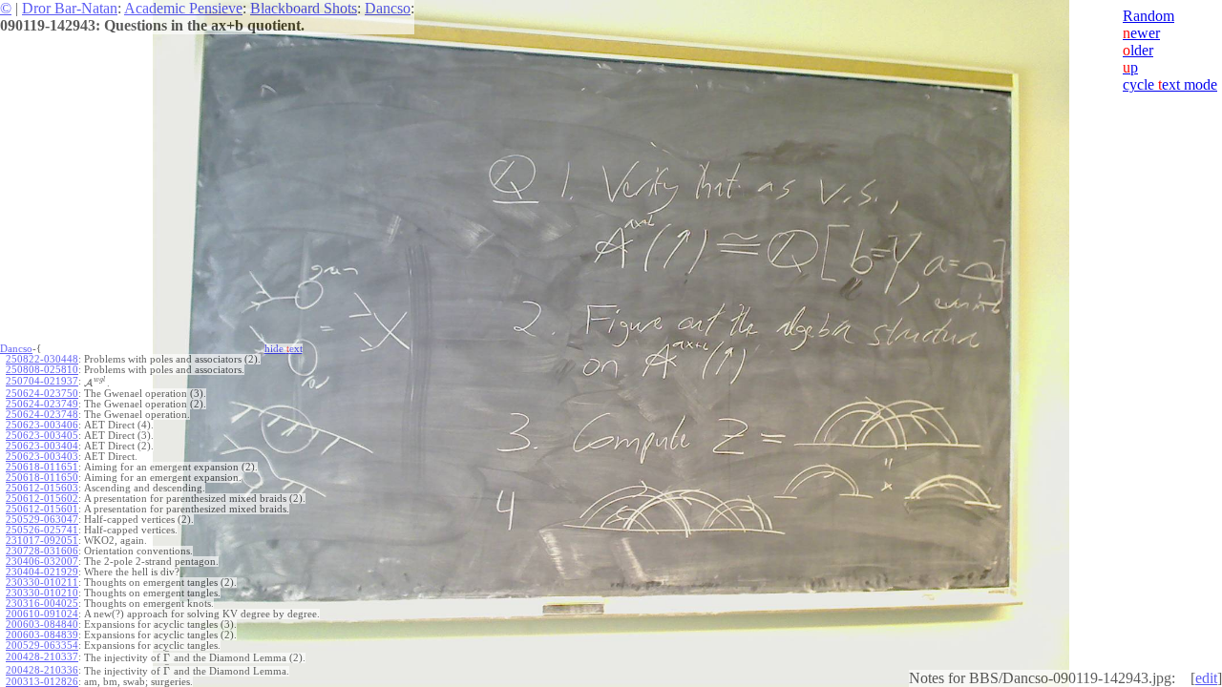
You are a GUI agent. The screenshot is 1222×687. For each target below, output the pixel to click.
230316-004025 (42, 603)
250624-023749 (42, 404)
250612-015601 (42, 509)
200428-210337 (42, 657)
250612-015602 (42, 498)
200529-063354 (42, 645)
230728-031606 (42, 551)
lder (1138, 50)
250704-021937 (42, 381)
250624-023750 (42, 393)
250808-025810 (42, 369)
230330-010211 (42, 582)
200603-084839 (42, 635)
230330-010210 (42, 593)
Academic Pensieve (183, 8)
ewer (1141, 33)
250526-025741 (42, 530)
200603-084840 (42, 624)
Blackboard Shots (303, 8)
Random (1148, 16)
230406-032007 (42, 561)
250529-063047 (42, 519)
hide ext (283, 349)
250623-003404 (42, 446)
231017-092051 (42, 540)
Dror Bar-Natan (69, 8)
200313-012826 (42, 682)
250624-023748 (42, 414)
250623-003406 (42, 425)
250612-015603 (42, 488)
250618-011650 (42, 477)
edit (1206, 678)
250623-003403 (42, 456)
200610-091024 (42, 614)
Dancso (388, 8)
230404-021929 (42, 572)
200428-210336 (42, 670)
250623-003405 (42, 435)
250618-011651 (42, 467)
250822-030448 (42, 359)
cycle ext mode (1170, 84)
